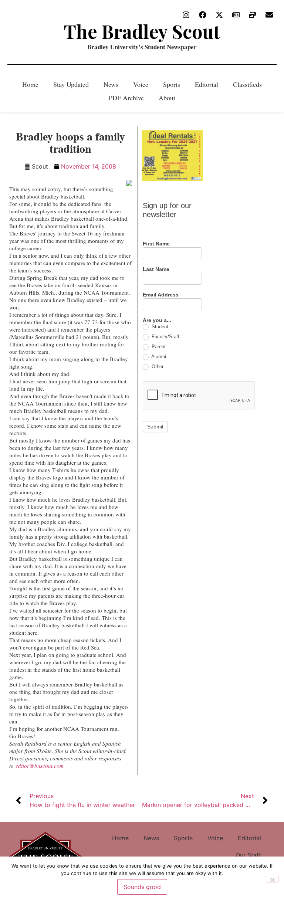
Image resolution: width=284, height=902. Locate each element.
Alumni (158, 356)
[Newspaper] (236, 14)
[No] (272, 879)
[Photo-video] (252, 14)
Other (156, 366)
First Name (156, 244)
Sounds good (142, 887)
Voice (140, 84)
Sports (171, 84)
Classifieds (247, 84)
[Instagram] (186, 14)
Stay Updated (71, 84)
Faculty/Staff (164, 336)
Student (159, 326)
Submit (155, 427)
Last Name (156, 269)
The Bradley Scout (142, 31)
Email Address (161, 295)
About (167, 97)
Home (30, 84)
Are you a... (157, 320)
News (111, 84)
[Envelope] (269, 14)
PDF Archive (126, 97)
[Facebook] (202, 14)
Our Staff (248, 855)
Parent (158, 346)
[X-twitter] (219, 14)
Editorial (206, 84)
